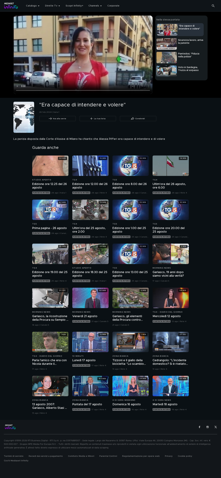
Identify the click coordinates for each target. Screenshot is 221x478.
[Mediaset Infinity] (11, 5)
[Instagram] (207, 427)
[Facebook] (199, 427)
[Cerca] (213, 6)
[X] (215, 427)
